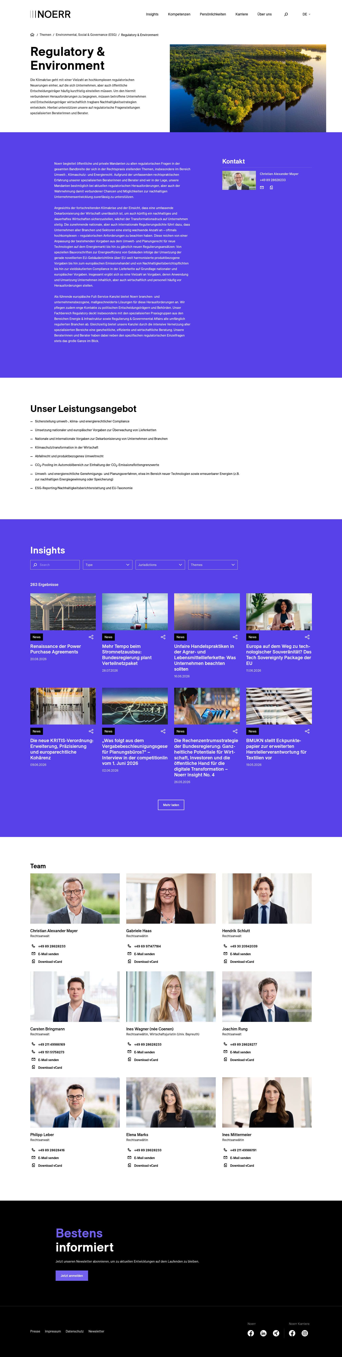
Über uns (264, 14)
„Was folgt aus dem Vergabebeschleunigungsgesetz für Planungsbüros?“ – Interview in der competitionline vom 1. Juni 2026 (136, 751)
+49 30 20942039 (243, 946)
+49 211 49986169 (51, 1044)
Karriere (242, 14)
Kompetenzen (179, 14)
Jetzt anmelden (72, 1276)
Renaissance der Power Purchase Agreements (55, 649)
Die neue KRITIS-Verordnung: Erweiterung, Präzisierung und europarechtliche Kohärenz (61, 748)
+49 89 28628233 (273, 180)
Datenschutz (75, 1331)
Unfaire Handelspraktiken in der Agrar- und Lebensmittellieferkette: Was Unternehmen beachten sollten (205, 657)
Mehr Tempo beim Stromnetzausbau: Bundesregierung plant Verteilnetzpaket (127, 654)
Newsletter (96, 1331)
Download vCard (50, 962)
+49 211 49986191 (243, 1150)
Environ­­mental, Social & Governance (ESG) (86, 35)
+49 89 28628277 (243, 1044)
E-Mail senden (48, 954)
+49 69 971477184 (147, 946)
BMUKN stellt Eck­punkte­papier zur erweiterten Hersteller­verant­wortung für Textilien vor (276, 748)
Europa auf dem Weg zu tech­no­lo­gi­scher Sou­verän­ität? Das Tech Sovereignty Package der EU (279, 654)
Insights (152, 14)
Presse (35, 1331)
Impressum (53, 1331)
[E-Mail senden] (262, 187)
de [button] (305, 14)
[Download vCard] (271, 187)
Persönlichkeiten (213, 14)
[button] (106, 564)
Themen (45, 35)
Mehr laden (171, 805)
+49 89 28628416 (51, 1150)
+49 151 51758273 (51, 1052)
